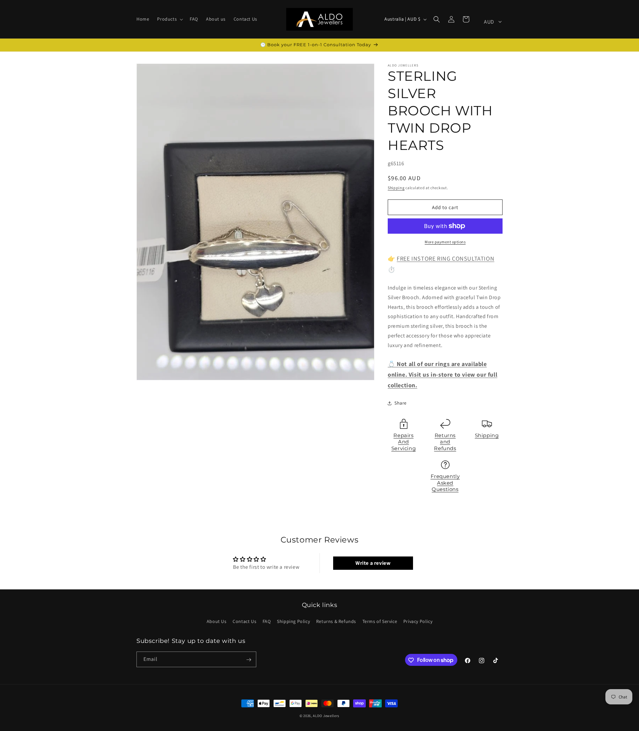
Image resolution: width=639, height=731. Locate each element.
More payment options (445, 241)
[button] (169, 19)
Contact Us (244, 621)
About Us (217, 621)
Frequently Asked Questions (445, 482)
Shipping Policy (293, 621)
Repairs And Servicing (403, 441)
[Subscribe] (248, 660)
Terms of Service (379, 621)
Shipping (396, 187)
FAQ (267, 621)
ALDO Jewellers (326, 715)
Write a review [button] (372, 562)
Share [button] (400, 403)
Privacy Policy (417, 621)
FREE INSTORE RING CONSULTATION (445, 258)
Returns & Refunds (336, 621)
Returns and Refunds (445, 441)
